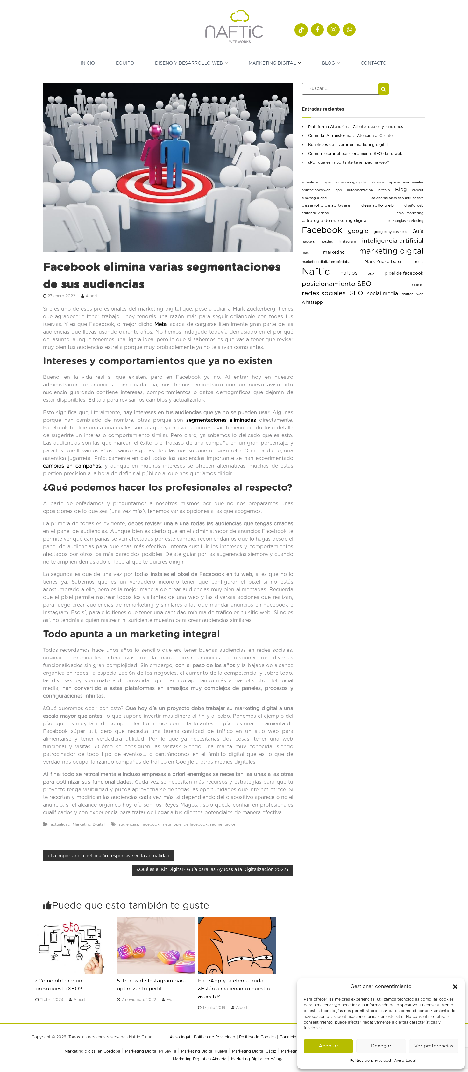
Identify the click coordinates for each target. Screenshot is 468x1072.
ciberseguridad (314, 198)
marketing (334, 252)
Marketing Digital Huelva (204, 1051)
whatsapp (312, 302)
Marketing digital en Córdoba (92, 1051)
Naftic (316, 272)
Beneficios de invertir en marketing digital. (348, 145)
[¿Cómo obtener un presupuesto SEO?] (74, 945)
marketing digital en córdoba (326, 261)
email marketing (410, 213)
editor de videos (315, 213)
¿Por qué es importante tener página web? (348, 162)
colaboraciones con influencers (397, 198)
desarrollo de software (326, 205)
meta (166, 824)
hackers (308, 241)
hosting (327, 241)
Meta (160, 324)
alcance (378, 182)
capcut (417, 190)
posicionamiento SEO (337, 284)
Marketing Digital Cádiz (254, 1051)
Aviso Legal (405, 1060)
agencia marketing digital (345, 182)
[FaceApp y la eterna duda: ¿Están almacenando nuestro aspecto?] (237, 945)
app (339, 190)
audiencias (128, 824)
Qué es (417, 285)
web (419, 294)
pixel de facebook (191, 824)
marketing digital (391, 251)
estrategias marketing (405, 221)
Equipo (125, 63)
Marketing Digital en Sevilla (150, 1051)
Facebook (150, 824)
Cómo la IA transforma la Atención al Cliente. (351, 136)
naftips (349, 273)
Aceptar (328, 1046)
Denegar (381, 1046)
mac (305, 252)
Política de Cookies (257, 1037)
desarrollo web (377, 205)
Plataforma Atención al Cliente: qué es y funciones (355, 127)
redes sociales (324, 293)
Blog (328, 63)
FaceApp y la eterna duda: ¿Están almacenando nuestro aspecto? (234, 988)
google (358, 231)
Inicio (88, 63)
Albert (91, 296)
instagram (347, 241)
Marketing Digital (272, 63)
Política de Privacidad (214, 1037)
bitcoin (384, 190)
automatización (360, 190)
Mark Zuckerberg (383, 261)
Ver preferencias (433, 1046)
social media (382, 293)
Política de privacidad (370, 1060)
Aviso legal (180, 1037)
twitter (407, 294)
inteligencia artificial (392, 241)
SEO (356, 293)
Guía (417, 231)
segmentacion (223, 824)
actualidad (60, 824)
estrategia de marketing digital (335, 221)
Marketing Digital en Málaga (257, 1059)
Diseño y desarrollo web (189, 63)
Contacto (373, 63)
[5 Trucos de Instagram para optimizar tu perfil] (156, 945)
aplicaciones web (316, 190)
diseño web (413, 205)
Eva (170, 1000)
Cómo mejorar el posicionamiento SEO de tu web (355, 153)
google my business (390, 232)
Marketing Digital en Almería (199, 1059)
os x (371, 273)
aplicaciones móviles (406, 182)
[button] (455, 986)
